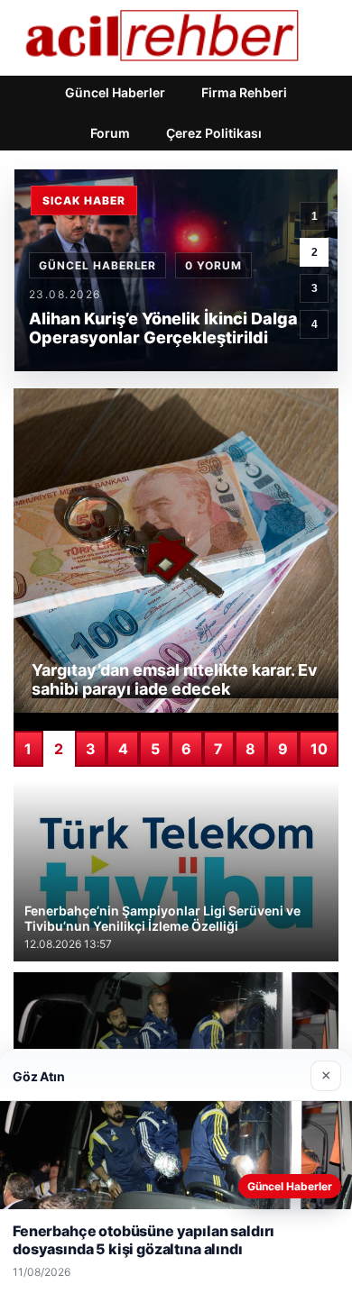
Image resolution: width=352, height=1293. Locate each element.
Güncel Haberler (115, 92)
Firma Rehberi (244, 92)
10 (319, 749)
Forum (110, 133)
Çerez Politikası (214, 133)
